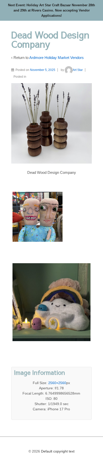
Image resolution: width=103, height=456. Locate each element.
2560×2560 (57, 383)
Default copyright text (57, 451)
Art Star (78, 70)
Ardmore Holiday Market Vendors (56, 57)
